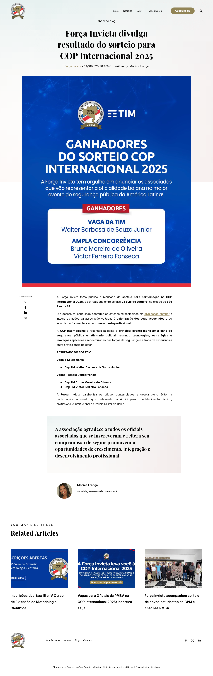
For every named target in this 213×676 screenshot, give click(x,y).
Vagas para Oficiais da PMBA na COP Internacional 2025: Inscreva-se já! (105, 602)
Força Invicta (73, 66)
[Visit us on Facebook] (186, 640)
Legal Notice (127, 667)
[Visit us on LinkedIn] (199, 640)
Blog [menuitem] (77, 640)
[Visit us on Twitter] (192, 640)
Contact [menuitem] (87, 640)
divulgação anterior (156, 314)
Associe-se (182, 10)
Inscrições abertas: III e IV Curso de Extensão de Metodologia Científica (37, 602)
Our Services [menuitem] (53, 640)
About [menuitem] (67, 640)
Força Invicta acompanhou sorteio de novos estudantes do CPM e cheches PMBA (172, 602)
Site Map (155, 667)
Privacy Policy (142, 667)
